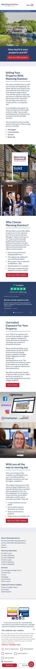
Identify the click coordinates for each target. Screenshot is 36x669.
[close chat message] (33, 645)
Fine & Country (6, 581)
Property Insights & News (9, 587)
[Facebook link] (20, 618)
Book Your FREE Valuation (18, 57)
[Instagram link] (23, 618)
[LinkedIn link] (16, 618)
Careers (3, 545)
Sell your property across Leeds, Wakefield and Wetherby (19, 11)
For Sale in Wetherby (7, 555)
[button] (18, 661)
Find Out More (12, 385)
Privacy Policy (10, 643)
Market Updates (6, 592)
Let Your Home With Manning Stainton (13, 543)
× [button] (34, 629)
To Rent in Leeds (6, 560)
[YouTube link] (13, 618)
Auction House (6, 579)
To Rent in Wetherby (7, 562)
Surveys (11, 135)
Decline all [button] (26, 665)
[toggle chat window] (31, 664)
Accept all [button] (9, 665)
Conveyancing (13, 132)
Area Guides (5, 589)
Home (2, 11)
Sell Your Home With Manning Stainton (13, 540)
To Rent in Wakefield (7, 564)
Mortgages (4, 577)
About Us (4, 547)
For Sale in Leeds (6, 553)
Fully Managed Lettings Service (11, 570)
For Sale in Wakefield (7, 557)
